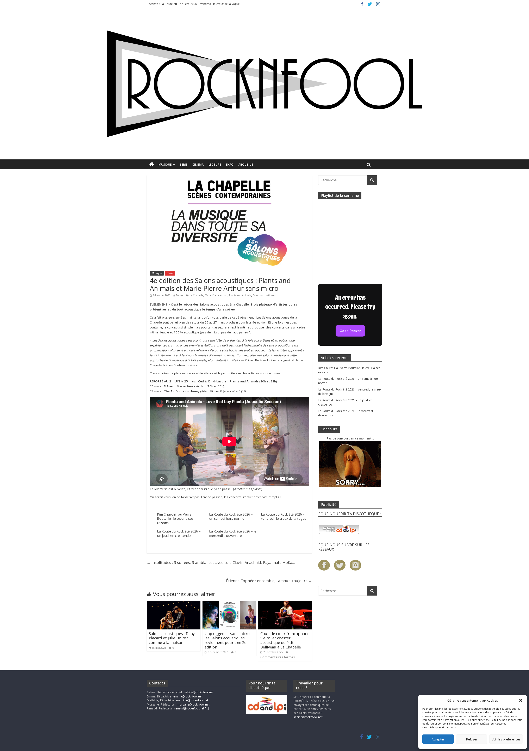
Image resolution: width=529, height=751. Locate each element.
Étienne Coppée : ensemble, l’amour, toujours (269, 580)
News (170, 273)
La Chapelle (196, 295)
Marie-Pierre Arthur (216, 295)
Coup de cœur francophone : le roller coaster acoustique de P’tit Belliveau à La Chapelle (284, 640)
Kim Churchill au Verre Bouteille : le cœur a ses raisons (175, 518)
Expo (230, 164)
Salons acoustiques (264, 295)
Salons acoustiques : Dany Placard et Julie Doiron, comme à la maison (172, 638)
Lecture (215, 164)
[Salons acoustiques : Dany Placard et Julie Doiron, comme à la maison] (173, 603)
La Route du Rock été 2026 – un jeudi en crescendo (179, 533)
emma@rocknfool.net (188, 696)
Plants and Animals (240, 295)
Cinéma (198, 164)
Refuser (471, 739)
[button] (521, 700)
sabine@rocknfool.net (198, 692)
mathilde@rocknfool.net (192, 700)
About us (245, 164)
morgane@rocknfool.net (193, 704)
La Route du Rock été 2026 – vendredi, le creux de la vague (200, 4)
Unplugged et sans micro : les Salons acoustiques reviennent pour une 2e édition (228, 640)
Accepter (438, 739)
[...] (207, 708)
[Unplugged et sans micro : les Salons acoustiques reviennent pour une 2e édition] (229, 603)
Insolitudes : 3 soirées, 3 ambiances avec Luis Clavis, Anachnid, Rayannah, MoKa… (221, 562)
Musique (165, 164)
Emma (179, 295)
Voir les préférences (506, 739)
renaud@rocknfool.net (189, 708)
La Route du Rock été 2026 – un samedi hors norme (231, 516)
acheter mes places (247, 489)
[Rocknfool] (264, 83)
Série (183, 164)
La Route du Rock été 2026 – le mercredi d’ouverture (232, 533)
